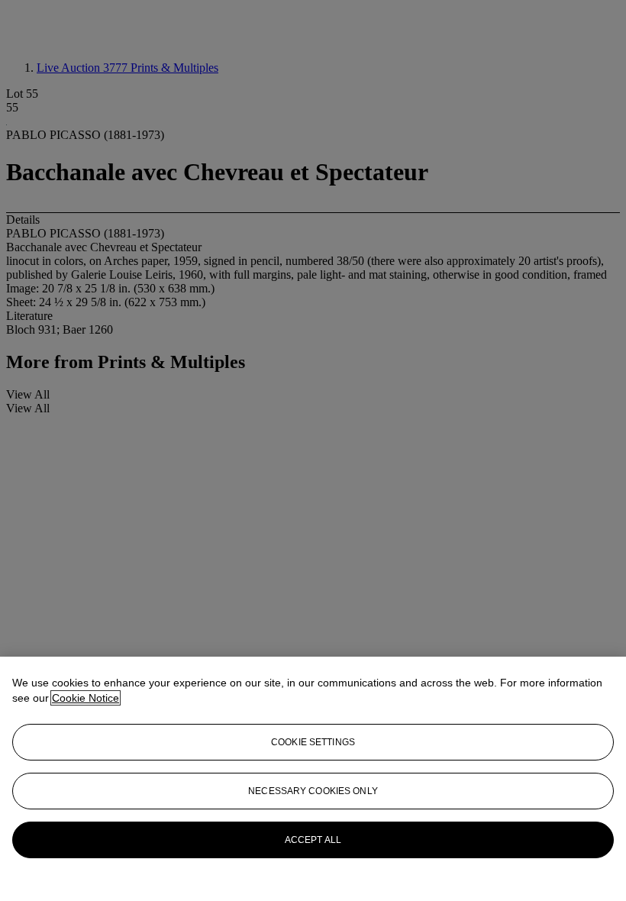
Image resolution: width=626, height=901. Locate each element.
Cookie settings (313, 742)
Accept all (313, 840)
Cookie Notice (85, 698)
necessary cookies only (313, 791)
